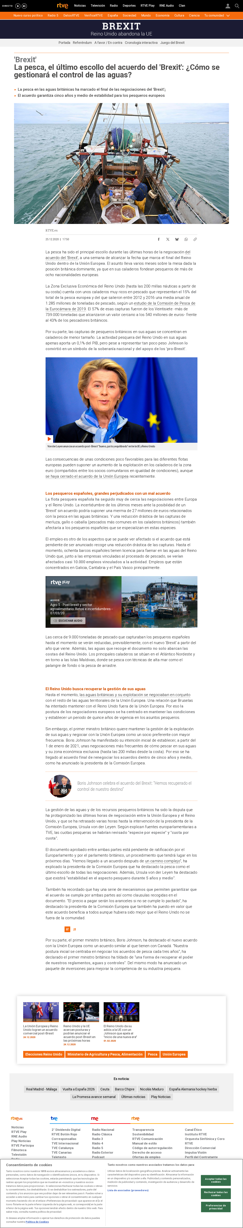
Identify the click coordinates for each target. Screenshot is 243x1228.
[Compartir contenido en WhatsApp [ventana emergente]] (186, 238)
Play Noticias (161, 1097)
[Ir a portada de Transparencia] (182, 1119)
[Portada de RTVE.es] (63, 6)
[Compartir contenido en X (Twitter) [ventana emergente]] (167, 238)
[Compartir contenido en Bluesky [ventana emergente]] (176, 238)
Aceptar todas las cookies (215, 1180)
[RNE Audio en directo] (24, 6)
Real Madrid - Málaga (41, 1089)
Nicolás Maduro (152, 1089)
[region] (121, 1193)
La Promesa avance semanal (94, 1097)
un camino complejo (162, 861)
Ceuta (104, 1089)
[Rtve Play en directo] (18, 6)
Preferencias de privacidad (216, 1207)
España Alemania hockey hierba (193, 1089)
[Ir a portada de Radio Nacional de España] (110, 1119)
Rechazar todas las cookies (216, 1194)
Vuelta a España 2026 (79, 1089)
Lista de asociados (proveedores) (128, 1190)
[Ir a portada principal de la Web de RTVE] (29, 1118)
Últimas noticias (133, 1097)
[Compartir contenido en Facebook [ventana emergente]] (158, 238)
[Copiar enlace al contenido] (195, 238)
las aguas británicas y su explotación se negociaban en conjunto (135, 694)
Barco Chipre (124, 1089)
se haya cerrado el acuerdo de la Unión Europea (87, 476)
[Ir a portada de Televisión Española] (70, 1119)
